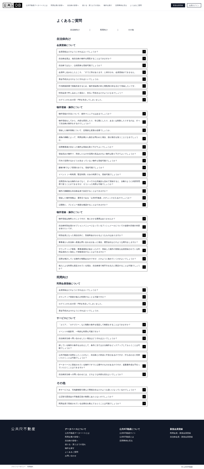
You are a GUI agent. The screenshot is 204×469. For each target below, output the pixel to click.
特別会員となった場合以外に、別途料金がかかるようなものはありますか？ (91, 235)
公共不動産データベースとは (36, 5)
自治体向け (75, 29)
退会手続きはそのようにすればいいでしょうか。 (79, 79)
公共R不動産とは (126, 436)
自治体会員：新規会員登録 (181, 436)
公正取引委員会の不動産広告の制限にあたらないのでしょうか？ (86, 396)
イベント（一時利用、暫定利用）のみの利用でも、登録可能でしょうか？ (90, 174)
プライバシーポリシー (18, 467)
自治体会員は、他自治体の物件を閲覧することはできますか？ (85, 58)
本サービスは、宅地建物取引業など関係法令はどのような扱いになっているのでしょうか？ (97, 389)
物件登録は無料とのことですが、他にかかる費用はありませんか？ (87, 218)
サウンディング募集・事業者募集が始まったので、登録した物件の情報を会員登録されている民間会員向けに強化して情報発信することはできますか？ (99, 250)
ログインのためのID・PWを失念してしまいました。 (81, 99)
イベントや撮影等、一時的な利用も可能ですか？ (79, 331)
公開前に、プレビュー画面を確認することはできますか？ (83, 204)
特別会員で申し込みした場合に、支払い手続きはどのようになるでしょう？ (91, 93)
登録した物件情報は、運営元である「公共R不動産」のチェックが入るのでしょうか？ (95, 198)
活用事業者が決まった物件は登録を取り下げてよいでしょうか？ (86, 147)
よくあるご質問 (136, 5)
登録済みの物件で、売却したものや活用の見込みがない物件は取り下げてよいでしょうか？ (97, 153)
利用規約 (30, 467)
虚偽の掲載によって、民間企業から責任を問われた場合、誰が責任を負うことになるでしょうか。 (98, 138)
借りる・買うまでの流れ (91, 5)
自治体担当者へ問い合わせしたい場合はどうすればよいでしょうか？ (88, 338)
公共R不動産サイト (127, 433)
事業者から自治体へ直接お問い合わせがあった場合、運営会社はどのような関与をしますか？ (98, 242)
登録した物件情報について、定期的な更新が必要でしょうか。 (85, 130)
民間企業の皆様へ (57, 5)
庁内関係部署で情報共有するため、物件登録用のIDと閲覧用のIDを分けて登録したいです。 (97, 86)
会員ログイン (194, 5)
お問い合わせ (70, 455)
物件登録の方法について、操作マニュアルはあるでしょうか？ (85, 113)
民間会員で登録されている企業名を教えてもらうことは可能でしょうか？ (90, 403)
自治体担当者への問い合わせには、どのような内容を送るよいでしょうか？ (91, 374)
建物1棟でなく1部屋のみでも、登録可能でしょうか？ (81, 167)
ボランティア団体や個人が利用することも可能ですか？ (82, 297)
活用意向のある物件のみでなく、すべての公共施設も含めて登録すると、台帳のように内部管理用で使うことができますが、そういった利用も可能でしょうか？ (99, 182)
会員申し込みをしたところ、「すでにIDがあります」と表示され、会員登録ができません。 (97, 72)
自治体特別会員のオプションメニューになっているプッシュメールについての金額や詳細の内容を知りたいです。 (99, 227)
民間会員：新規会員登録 (180, 433)
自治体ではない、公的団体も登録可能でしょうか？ (80, 65)
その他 (131, 29)
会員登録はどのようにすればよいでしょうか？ (78, 51)
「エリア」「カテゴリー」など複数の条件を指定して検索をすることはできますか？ (94, 324)
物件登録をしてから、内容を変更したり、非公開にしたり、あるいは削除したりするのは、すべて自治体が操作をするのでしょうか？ (99, 122)
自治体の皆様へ (73, 5)
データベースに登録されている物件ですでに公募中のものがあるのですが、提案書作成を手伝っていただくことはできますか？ (99, 366)
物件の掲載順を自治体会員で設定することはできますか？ (83, 191)
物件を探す (108, 5)
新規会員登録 (178, 5)
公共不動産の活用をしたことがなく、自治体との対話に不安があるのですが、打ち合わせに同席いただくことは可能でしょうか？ (99, 356)
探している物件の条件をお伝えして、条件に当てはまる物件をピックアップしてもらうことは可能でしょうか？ (99, 346)
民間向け (104, 29)
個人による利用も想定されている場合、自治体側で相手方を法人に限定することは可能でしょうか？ (99, 267)
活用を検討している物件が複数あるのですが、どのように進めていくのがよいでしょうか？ (97, 258)
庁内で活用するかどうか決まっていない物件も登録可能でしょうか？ (88, 160)
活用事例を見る (121, 5)
